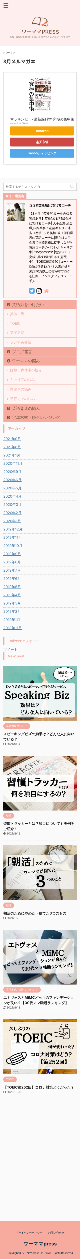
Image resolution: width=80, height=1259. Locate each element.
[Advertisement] (40, 1161)
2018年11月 (12, 628)
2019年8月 (12, 562)
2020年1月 (12, 521)
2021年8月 (12, 447)
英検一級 (17, 314)
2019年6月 (12, 578)
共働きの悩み (20, 389)
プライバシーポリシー (29, 1232)
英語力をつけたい (28, 304)
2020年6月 (12, 480)
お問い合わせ (56, 1232)
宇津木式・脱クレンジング (36, 417)
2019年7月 (12, 570)
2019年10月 (12, 545)
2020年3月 (12, 504)
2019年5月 (12, 586)
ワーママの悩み (26, 360)
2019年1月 (11, 619)
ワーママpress (40, 1244)
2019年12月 (12, 529)
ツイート (10, 649)
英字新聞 (17, 332)
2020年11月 (12, 463)
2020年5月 (12, 488)
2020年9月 (12, 471)
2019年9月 (12, 554)
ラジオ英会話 (20, 342)
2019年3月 (12, 603)
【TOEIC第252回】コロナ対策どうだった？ (38, 1087)
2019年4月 (12, 595)
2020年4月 (12, 496)
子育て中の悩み (22, 398)
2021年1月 (11, 455)
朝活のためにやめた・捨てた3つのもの (34, 913)
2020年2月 (12, 512)
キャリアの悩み (22, 379)
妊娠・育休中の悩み (26, 370)
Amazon (42, 131)
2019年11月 (12, 537)
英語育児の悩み (26, 408)
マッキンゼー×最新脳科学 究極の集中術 (42, 119)
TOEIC (15, 323)
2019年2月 (12, 611)
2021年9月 (12, 438)
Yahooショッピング (42, 153)
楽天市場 (42, 142)
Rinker (25, 123)
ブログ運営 (22, 351)
